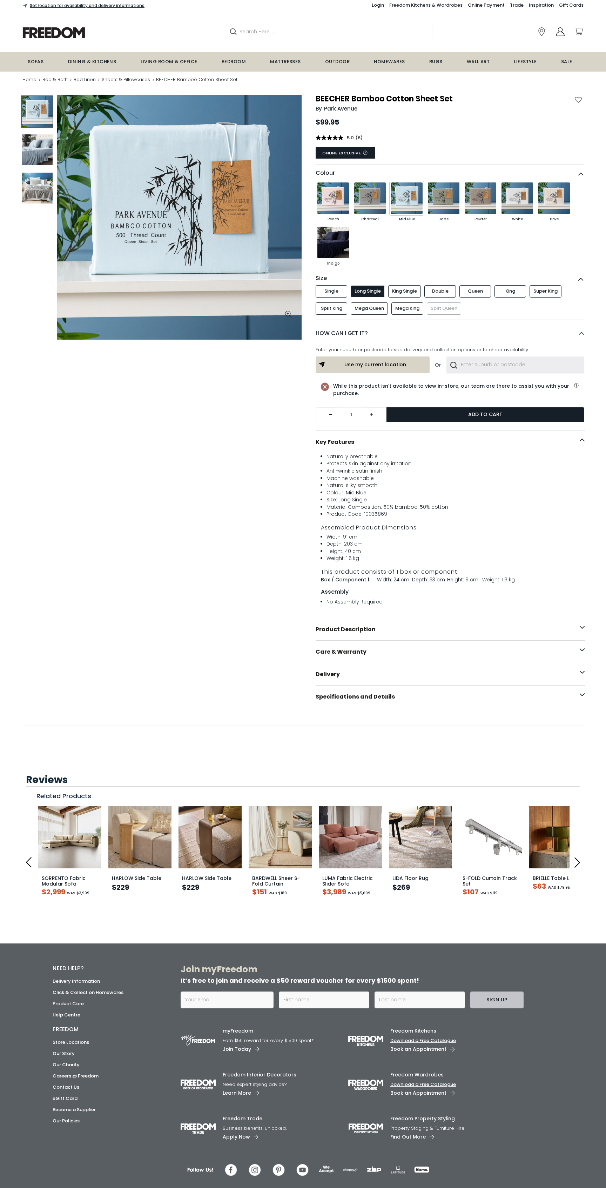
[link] (541, 32)
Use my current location (375, 364)
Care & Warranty (341, 652)
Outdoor (337, 61)
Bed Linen (85, 79)
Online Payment (486, 5)
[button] (450, 333)
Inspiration (541, 5)
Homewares (389, 61)
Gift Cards (571, 5)
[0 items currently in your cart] (578, 32)
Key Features (335, 442)
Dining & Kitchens (92, 61)
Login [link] (378, 5)
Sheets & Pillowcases (126, 79)
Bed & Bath (55, 79)
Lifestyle (525, 61)
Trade (517, 5)
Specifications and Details (355, 697)
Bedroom (234, 61)
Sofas (35, 61)
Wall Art (478, 61)
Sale (566, 61)
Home (29, 79)
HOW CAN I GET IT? (342, 333)
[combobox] (515, 364)
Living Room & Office (169, 61)
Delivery (328, 674)
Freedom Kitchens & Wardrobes (426, 5)
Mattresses (285, 61)
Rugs (436, 61)
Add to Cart (485, 414)
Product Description (346, 629)
